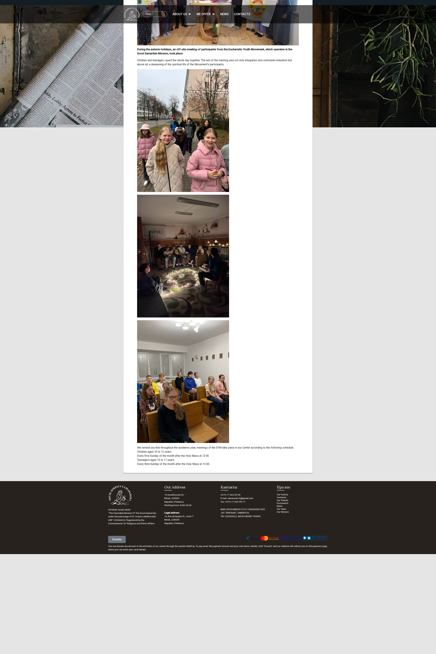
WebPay (190, 546)
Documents (282, 503)
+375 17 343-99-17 (235, 501)
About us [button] (180, 14)
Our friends (282, 500)
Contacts (242, 14)
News (224, 14)
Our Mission (283, 511)
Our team (281, 509)
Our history (282, 494)
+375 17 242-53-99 (230, 494)
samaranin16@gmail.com (240, 498)
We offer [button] (203, 14)
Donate (116, 539)
